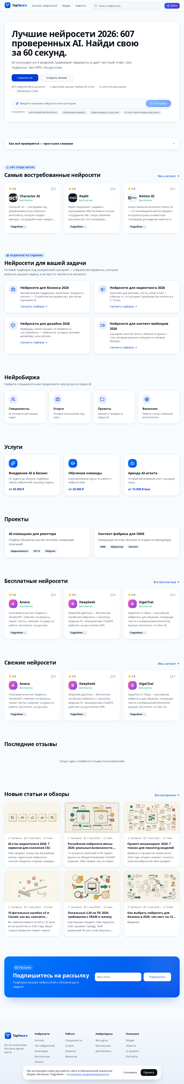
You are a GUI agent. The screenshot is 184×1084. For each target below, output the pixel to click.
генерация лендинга (74, 112)
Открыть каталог (56, 77)
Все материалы (165, 795)
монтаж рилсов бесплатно (43, 112)
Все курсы (102, 1040)
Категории (41, 1051)
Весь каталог (167, 176)
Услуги (69, 1045)
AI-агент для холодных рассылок (142, 112)
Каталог (39, 1040)
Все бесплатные (165, 582)
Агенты (39, 1062)
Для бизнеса (103, 1051)
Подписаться (157, 977)
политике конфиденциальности (89, 1074)
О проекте (132, 1051)
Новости (80, 5)
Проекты (70, 1051)
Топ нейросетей (44, 1045)
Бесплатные (42, 1056)
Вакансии (71, 1056)
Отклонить (130, 1072)
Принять (149, 1072)
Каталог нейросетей (44, 5)
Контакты (132, 1056)
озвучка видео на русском (105, 112)
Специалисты (73, 1040)
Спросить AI (25, 77)
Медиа (66, 5)
